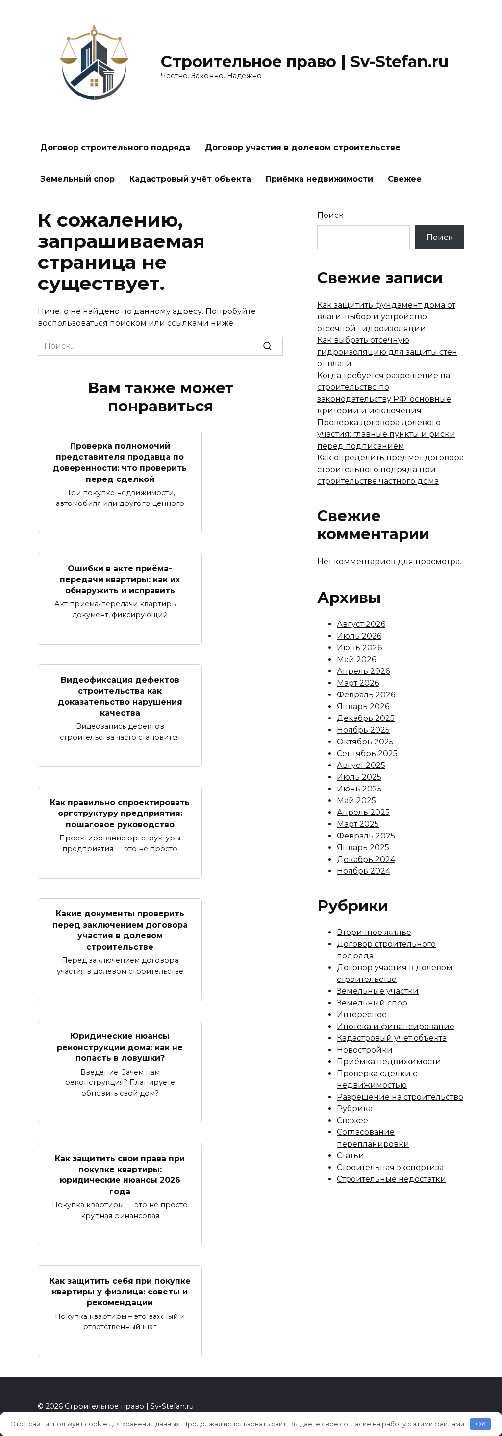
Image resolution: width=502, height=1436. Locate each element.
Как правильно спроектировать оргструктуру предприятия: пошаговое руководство (120, 813)
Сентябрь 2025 (367, 753)
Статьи (350, 1155)
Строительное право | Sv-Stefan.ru (305, 61)
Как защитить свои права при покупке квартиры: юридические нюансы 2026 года (120, 1174)
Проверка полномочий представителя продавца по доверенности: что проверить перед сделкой (120, 462)
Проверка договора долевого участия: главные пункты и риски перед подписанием (386, 434)
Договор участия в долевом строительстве (303, 147)
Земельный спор (77, 179)
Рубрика (355, 1108)
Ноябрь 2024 (363, 871)
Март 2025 (358, 824)
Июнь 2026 (359, 647)
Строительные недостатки (391, 1179)
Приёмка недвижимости (319, 179)
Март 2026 (358, 683)
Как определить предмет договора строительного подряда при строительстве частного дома (390, 469)
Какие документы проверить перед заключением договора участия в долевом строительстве (120, 930)
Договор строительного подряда (115, 147)
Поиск (330, 215)
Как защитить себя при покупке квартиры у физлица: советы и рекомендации (120, 1291)
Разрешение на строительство (400, 1096)
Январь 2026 (363, 706)
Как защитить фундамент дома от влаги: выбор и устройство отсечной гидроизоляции (386, 316)
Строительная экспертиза (390, 1167)
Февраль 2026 (366, 694)
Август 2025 (361, 765)
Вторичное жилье (374, 932)
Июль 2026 (359, 636)
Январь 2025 (363, 847)
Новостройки (365, 1049)
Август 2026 (361, 624)
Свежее (405, 179)
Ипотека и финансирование (395, 1026)
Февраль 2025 (366, 835)
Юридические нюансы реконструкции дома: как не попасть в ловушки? (120, 1047)
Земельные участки (378, 991)
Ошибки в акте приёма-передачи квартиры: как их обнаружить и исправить (120, 579)
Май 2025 (356, 800)
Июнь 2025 (359, 788)
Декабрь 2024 (366, 859)
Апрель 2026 (363, 671)
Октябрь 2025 (365, 741)
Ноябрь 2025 (363, 730)
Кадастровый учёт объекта (190, 179)
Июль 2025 (359, 777)
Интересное (362, 1014)
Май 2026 (356, 659)
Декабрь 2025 (366, 718)
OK (481, 1424)
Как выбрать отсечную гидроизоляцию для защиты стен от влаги (387, 351)
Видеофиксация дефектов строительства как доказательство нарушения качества (120, 696)
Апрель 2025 (363, 812)
